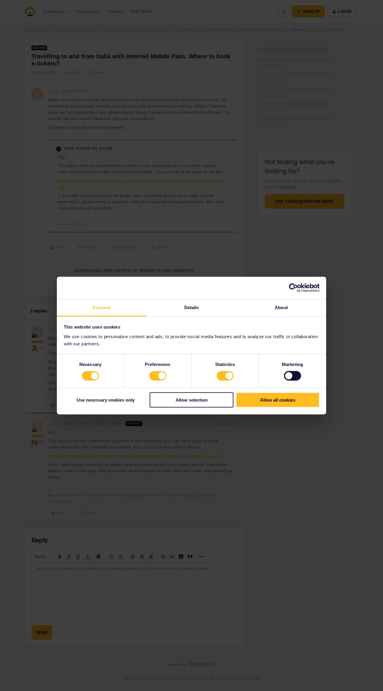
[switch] (157, 376)
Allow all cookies (277, 399)
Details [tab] (191, 307)
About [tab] (281, 307)
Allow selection (192, 399)
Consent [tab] (102, 307)
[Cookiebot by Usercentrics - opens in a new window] (293, 287)
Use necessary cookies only (106, 399)
